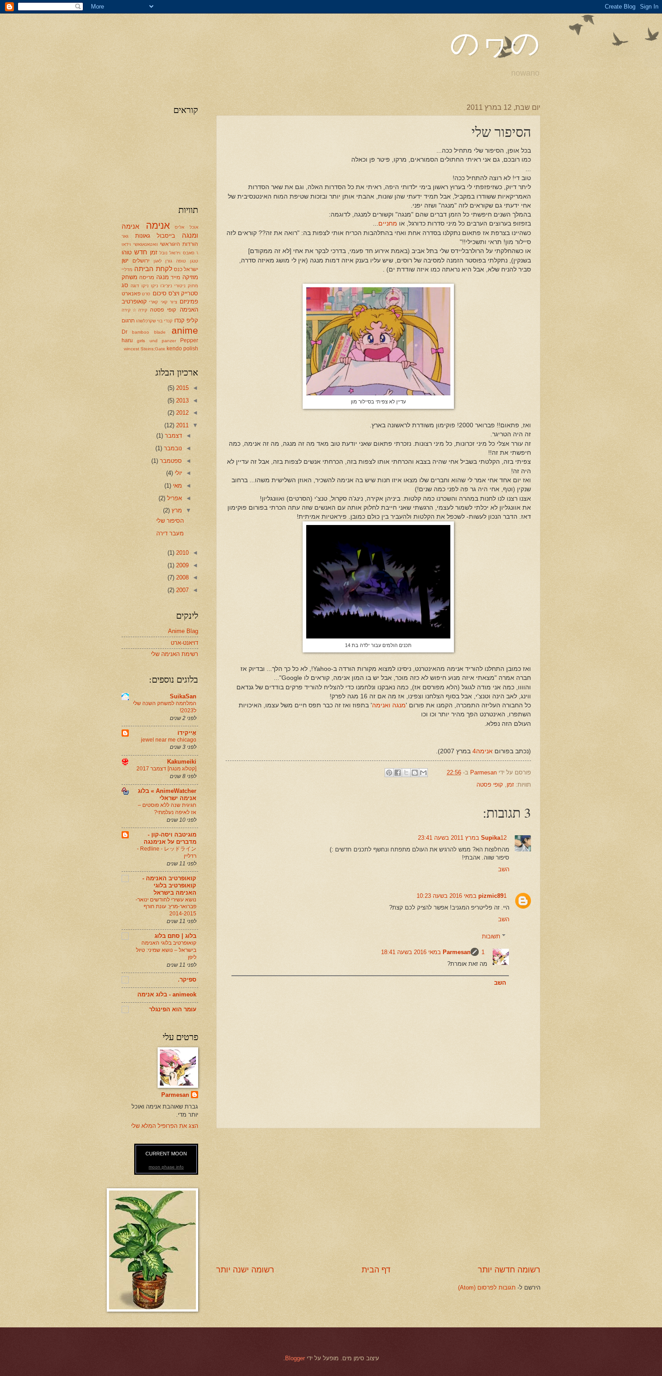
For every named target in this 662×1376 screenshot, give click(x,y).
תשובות (491, 936)
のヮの (495, 43)
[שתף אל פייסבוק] (397, 772)
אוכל (194, 227)
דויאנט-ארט (184, 642)
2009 (181, 565)
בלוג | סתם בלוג (175, 935)
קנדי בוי (164, 320)
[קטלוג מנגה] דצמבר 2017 (166, 768)
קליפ (192, 320)
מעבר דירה (170, 533)
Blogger (295, 1358)
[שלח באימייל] (423, 772)
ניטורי (180, 285)
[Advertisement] (378, 1196)
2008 (181, 577)
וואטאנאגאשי (145, 244)
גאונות (142, 235)
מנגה (162, 277)
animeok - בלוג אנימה (166, 994)
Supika (490, 837)
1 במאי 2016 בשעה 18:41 (433, 952)
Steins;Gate (153, 348)
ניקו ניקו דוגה (144, 285)
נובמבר (172, 448)
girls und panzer (156, 340)
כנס (178, 269)
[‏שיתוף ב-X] (406, 772)
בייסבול (166, 235)
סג (125, 285)
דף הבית (376, 1269)
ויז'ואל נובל (170, 252)
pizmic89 (490, 895)
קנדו (179, 320)
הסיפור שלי (170, 520)
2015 (181, 388)
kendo (174, 348)
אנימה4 (482, 751)
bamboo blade (148, 332)
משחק (129, 277)
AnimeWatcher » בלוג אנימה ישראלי (167, 794)
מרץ (176, 510)
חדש (140, 252)
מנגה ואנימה (389, 705)
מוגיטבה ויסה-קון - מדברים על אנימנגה (170, 838)
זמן (510, 784)
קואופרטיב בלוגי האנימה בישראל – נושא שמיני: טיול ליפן (166, 950)
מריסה (146, 277)
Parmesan (457, 952)
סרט (146, 293)
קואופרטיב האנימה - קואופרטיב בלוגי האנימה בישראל (169, 885)
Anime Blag (183, 631)
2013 (181, 400)
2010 (181, 552)
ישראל (191, 269)
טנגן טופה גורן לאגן (176, 260)
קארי (153, 301)
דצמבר (172, 435)
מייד (175, 277)
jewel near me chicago (168, 740)
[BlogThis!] (414, 772)
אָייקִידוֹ (186, 732)
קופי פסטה (489, 784)
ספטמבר (170, 460)
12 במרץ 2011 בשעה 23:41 (462, 837)
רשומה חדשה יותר (509, 1269)
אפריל (173, 498)
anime (185, 330)
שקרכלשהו (146, 320)
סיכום (160, 293)
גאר (125, 236)
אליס (179, 227)
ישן (125, 260)
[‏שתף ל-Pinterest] (389, 772)
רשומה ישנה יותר (245, 1269)
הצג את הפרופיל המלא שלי (164, 1126)
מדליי (127, 269)
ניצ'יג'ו (166, 285)
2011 (181, 425)
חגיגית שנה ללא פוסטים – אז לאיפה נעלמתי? (167, 808)
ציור (173, 301)
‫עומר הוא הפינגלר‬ (172, 1009)
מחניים (387, 223)
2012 (181, 412)
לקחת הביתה (153, 268)
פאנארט (131, 293)
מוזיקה (190, 277)
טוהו (126, 252)
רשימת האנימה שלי (174, 654)
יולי (177, 473)
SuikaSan (183, 696)
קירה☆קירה (134, 310)
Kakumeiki (181, 761)
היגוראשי (170, 244)
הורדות (190, 244)
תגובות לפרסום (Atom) (487, 1287)
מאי (176, 485)
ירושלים (141, 260)
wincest (131, 348)
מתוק (193, 285)
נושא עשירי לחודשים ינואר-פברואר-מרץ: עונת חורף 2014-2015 (166, 906)
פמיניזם (189, 301)
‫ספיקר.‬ (187, 979)
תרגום (128, 320)
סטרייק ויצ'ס (183, 293)
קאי (164, 301)
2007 (181, 590)
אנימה (158, 225)
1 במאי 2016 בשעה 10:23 (462, 895)
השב (503, 869)
